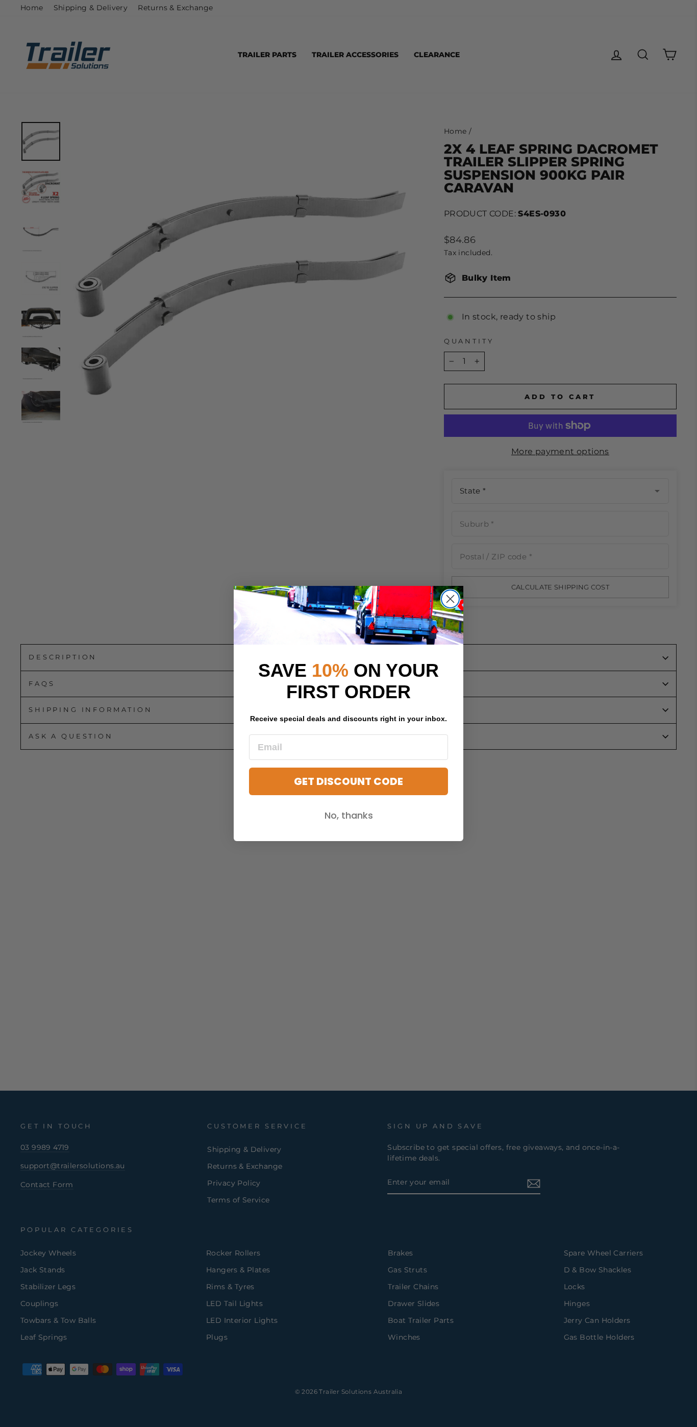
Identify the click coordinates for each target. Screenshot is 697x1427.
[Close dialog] (450, 599)
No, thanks (349, 815)
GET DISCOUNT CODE (348, 781)
